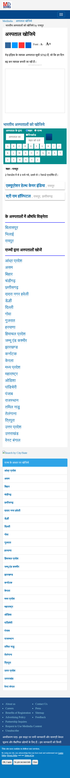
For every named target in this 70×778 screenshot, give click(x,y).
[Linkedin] (28, 45)
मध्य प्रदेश (9, 598)
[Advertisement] (30, 90)
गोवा (6, 534)
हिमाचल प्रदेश (11, 558)
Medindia (8, 21)
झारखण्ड (8, 574)
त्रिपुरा (7, 662)
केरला (7, 590)
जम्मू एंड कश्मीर (11, 566)
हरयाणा (8, 550)
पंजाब (7, 630)
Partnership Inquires (16, 721)
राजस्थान (9, 638)
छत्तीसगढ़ (8, 502)
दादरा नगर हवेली (12, 510)
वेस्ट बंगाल (9, 686)
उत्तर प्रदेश (9, 670)
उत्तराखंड (8, 678)
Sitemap (39, 712)
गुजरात (7, 542)
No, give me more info (22, 762)
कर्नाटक (8, 582)
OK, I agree (7, 762)
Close (35, 762)
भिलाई (9, 234)
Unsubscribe (12, 730)
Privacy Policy (12, 755)
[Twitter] (15, 45)
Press (38, 708)
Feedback (40, 717)
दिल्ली (7, 526)
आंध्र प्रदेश (10, 470)
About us (10, 703)
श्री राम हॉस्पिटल (29, 196)
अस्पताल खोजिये (24, 21)
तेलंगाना (8, 654)
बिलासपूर (11, 227)
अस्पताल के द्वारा (14, 130)
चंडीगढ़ (7, 494)
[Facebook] (8, 45)
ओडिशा (8, 614)
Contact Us (41, 703)
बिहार (7, 486)
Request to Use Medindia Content (23, 726)
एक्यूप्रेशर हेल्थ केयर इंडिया (30, 185)
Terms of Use (29, 755)
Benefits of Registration (18, 712)
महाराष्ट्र (8, 606)
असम (7, 478)
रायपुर (9, 241)
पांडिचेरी (8, 622)
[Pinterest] (21, 45)
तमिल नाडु (9, 646)
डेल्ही (6, 518)
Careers (9, 708)
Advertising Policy (15, 717)
